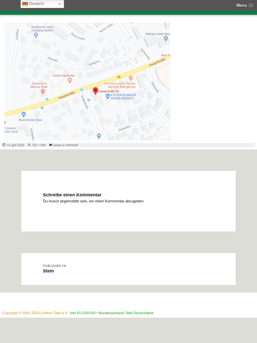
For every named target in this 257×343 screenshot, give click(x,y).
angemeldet (69, 201)
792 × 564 (39, 145)
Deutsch (36, 4)
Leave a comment (65, 145)
